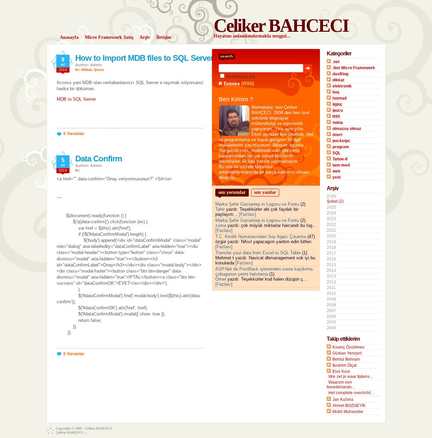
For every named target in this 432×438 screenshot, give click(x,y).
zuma (220, 225)
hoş (336, 92)
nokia (337, 122)
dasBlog (340, 74)
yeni (336, 177)
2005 (331, 322)
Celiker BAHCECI (281, 25)
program (340, 147)
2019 (331, 241)
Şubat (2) (335, 201)
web (336, 171)
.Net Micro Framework (353, 68)
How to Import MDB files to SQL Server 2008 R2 (159, 57)
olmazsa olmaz (346, 128)
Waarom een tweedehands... (341, 384)
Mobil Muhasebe (347, 411)
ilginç (337, 104)
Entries (232, 83)
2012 (331, 282)
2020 (331, 236)
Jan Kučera (342, 399)
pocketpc (341, 140)
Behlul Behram (346, 359)
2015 (331, 264)
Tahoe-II (339, 159)
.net (336, 61)
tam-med (341, 165)
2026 (335, 199)
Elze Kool (341, 371)
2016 (331, 259)
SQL (336, 153)
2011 (331, 287)
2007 (331, 310)
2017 (331, 253)
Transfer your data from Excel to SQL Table (258, 252)
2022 (331, 224)
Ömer (220, 279)
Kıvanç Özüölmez (348, 347)
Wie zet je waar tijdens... (350, 376)
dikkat (86, 70)
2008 (331, 305)
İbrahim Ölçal (344, 365)
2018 (331, 247)
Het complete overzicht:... (351, 392)
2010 (331, 293)
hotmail (339, 98)
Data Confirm (98, 158)
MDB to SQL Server (76, 99)
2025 (331, 207)
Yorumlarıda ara (240, 76)
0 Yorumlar (73, 133)
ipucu (99, 70)
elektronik (342, 86)
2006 (331, 316)
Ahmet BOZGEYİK (349, 405)
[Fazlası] (247, 214)
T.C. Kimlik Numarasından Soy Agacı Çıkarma (260, 236)
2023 (331, 218)
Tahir (220, 209)
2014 (331, 270)
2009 (331, 299)
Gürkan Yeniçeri (347, 353)
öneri (337, 134)
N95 (336, 116)
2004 (331, 328)
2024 (331, 213)
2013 (331, 276)
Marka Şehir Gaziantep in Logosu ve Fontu (257, 204)
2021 (331, 230)
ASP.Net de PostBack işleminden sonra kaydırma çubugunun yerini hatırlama (264, 271)
